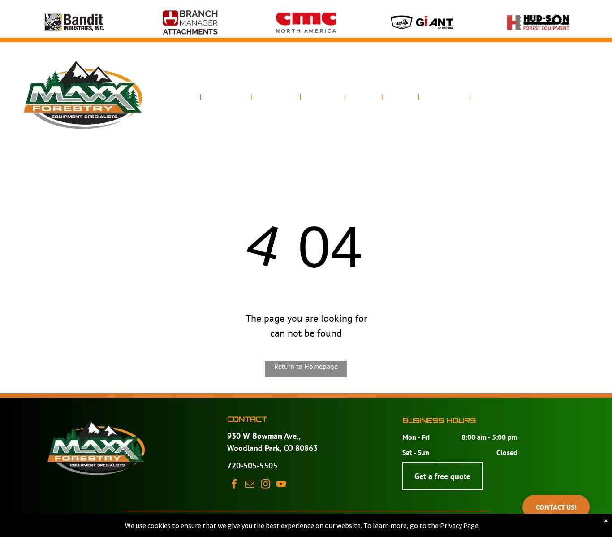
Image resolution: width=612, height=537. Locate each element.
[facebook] (234, 485)
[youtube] (281, 485)
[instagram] (265, 485)
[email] (250, 485)
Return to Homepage (306, 366)
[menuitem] (185, 97)
